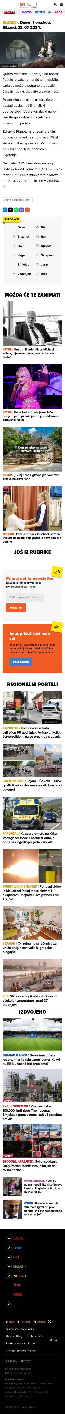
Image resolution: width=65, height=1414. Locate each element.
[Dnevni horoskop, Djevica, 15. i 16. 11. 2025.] (45, 246)
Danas (18, 1238)
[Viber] (21, 210)
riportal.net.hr (33, 1387)
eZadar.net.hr (41, 1392)
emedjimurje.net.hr (15, 1383)
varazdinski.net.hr (14, 1387)
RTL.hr (8, 1373)
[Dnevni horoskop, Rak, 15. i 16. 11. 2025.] (45, 236)
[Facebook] (5, 210)
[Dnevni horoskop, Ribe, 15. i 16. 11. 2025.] (45, 274)
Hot (16, 1257)
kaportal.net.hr (46, 1383)
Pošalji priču (21, 662)
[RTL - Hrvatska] (11, 1362)
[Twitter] (10, 210)
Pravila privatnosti (15, 1343)
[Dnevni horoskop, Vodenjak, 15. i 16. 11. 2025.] (22, 274)
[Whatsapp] (16, 210)
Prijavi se (16, 608)
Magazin (20, 1266)
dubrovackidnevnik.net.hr (18, 1392)
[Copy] (27, 210)
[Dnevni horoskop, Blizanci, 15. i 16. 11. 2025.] (22, 236)
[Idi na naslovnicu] (30, 8)
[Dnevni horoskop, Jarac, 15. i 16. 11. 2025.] (45, 264)
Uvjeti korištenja (14, 1336)
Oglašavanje (27, 1329)
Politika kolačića (35, 1336)
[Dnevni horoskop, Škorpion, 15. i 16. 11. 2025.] (45, 255)
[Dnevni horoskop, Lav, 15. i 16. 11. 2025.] (22, 246)
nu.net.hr (10, 1396)
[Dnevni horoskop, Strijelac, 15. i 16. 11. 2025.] (22, 264)
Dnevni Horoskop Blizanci (17, 199)
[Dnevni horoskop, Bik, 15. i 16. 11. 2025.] (45, 227)
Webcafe (20, 1275)
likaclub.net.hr (23, 1396)
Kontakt (32, 1343)
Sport (18, 1247)
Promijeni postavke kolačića (21, 1350)
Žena (17, 1285)
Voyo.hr (28, 1373)
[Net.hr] (26, 1362)
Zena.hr (18, 1373)
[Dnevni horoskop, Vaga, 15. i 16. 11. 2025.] (22, 255)
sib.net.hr (32, 1383)
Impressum (12, 1329)
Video (17, 1294)
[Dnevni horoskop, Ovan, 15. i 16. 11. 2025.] (22, 227)
